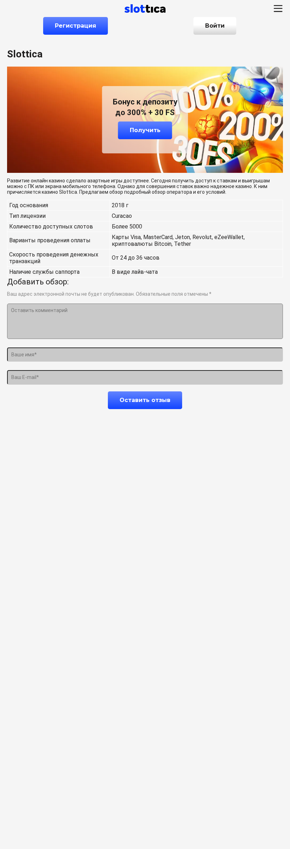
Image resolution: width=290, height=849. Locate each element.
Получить (145, 130)
